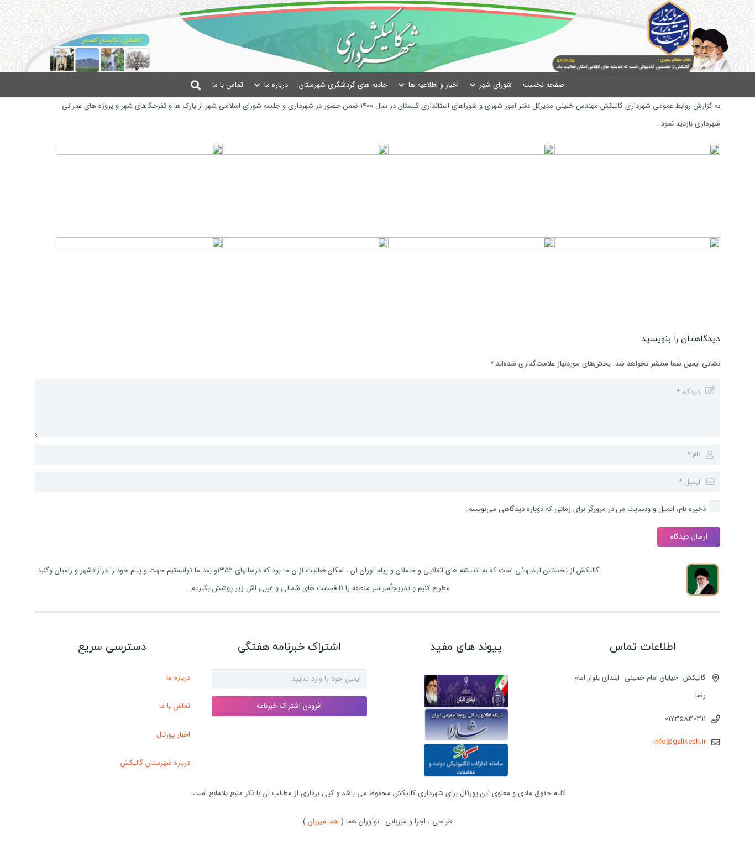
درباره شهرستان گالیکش (155, 763)
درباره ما (178, 678)
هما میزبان (323, 821)
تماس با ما (174, 706)
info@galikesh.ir (679, 742)
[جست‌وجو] (196, 85)
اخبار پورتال (173, 734)
